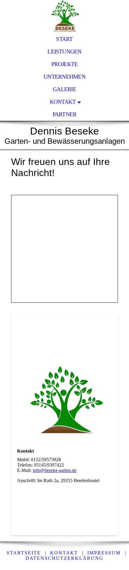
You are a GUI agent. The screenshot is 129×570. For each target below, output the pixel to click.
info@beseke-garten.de (54, 470)
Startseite (24, 552)
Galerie (64, 89)
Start (64, 39)
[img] (64, 16)
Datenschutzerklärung (65, 558)
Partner (64, 114)
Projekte (64, 64)
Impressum (104, 552)
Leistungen (64, 51)
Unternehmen (65, 77)
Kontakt (63, 102)
